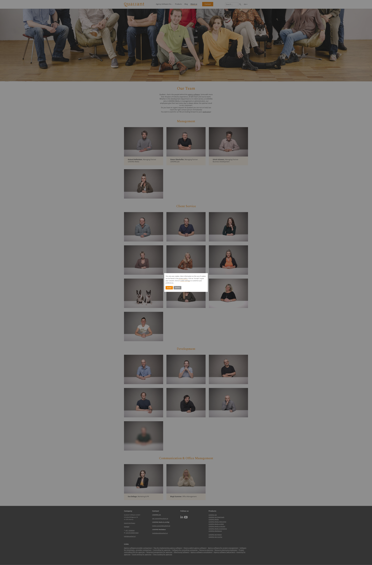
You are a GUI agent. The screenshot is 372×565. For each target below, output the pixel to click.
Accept (169, 288)
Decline (177, 288)
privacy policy (183, 278)
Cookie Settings (185, 281)
